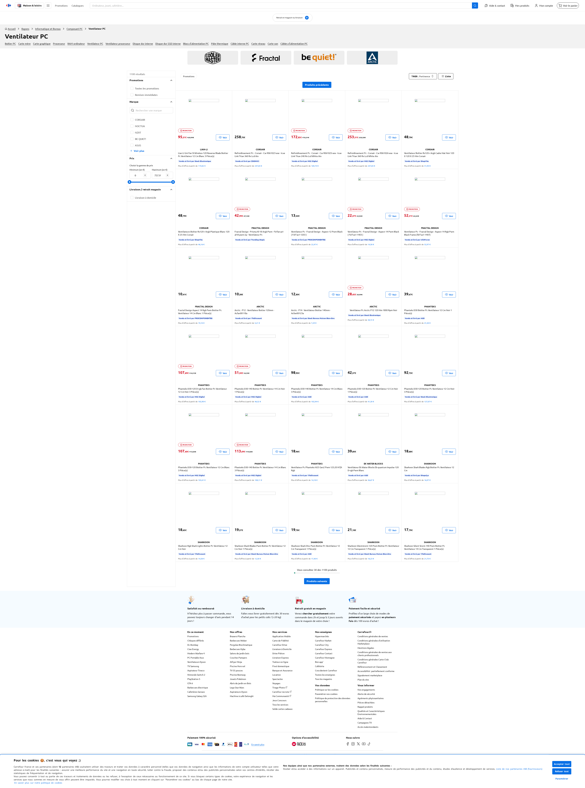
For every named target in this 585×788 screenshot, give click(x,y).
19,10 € (201, 323)
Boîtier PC (10, 43)
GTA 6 (190, 683)
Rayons (25, 28)
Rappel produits (365, 706)
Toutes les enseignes (325, 674)
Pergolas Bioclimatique (241, 644)
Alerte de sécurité (366, 694)
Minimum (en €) (137, 169)
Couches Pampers (238, 657)
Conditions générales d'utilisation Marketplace (374, 642)
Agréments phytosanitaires (371, 698)
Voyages (276, 683)
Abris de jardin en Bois (240, 683)
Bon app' (319, 661)
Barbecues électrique (197, 687)
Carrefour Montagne (325, 657)
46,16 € (201, 244)
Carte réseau (258, 43)
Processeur (59, 43)
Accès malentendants (368, 726)
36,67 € (371, 480)
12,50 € (258, 558)
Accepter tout (562, 764)
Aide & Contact (365, 718)
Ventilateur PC (95, 43)
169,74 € (315, 166)
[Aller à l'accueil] (8, 5)
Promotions (188, 76)
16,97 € (427, 480)
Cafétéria (319, 666)
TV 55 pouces (236, 670)
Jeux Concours (279, 700)
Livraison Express (280, 657)
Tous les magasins (323, 679)
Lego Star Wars (237, 687)
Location (276, 674)
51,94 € (427, 166)
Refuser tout (562, 771)
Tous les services (280, 704)
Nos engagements (366, 689)
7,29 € (313, 323)
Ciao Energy (193, 649)
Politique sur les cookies (326, 689)
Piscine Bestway (238, 674)
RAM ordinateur (76, 43)
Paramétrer (561, 778)
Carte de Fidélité (280, 640)
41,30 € (427, 323)
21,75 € (427, 558)
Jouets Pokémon (238, 679)
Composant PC (75, 28)
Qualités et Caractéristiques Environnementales (371, 712)
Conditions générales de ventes (373, 636)
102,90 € (202, 401)
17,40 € (314, 558)
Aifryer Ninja (236, 661)
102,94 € (315, 401)
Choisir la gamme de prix (141, 165)
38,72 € (371, 320)
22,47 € (314, 244)
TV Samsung (193, 666)
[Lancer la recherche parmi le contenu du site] (475, 5)
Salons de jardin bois (239, 653)
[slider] (129, 182)
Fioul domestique (280, 666)
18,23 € (371, 558)
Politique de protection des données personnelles (332, 700)
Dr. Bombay (192, 644)
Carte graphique (42, 43)
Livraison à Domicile (282, 649)
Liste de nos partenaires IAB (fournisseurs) (519, 768)
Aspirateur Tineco (195, 670)
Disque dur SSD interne (168, 43)
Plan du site (363, 679)
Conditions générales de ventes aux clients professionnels (375, 654)
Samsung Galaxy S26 (197, 696)
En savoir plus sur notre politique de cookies (38, 782)
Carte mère (24, 43)
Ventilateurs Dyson (196, 661)
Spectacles (277, 679)
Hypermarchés (322, 636)
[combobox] (284, 5)
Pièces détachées (366, 702)
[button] (48, 5)
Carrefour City (322, 644)
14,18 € (314, 480)
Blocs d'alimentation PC (196, 43)
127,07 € (428, 401)
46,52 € (258, 401)
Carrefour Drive (279, 644)
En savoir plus (257, 744)
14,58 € (371, 244)
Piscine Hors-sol (237, 666)
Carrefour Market (323, 640)
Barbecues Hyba (237, 649)
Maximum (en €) (159, 169)
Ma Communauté (280, 696)
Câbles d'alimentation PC (294, 43)
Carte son (273, 43)
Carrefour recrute (281, 691)
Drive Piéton (278, 653)
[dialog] (292, 771)
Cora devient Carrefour (326, 670)
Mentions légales (366, 647)
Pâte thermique (219, 43)
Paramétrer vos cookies (326, 694)
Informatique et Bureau (48, 28)
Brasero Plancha (237, 636)
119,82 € (202, 166)
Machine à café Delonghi (242, 696)
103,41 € (202, 480)
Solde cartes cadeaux (282, 708)
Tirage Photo (278, 687)
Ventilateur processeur (118, 43)
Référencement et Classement (372, 666)
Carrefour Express (323, 649)
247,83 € (258, 166)
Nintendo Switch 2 (196, 674)
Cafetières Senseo (196, 691)
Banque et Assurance (282, 670)
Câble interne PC (240, 43)
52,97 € (427, 244)
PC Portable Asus (195, 657)
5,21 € (257, 323)
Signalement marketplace (370, 675)
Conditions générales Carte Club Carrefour (373, 661)
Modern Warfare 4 (196, 653)
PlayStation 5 (193, 679)
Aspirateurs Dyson (238, 691)
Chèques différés (195, 640)
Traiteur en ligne (280, 661)
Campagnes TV (365, 722)
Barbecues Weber (238, 640)
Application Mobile (281, 636)
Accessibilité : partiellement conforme (376, 671)
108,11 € (258, 480)
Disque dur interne (143, 43)
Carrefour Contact (323, 653)
